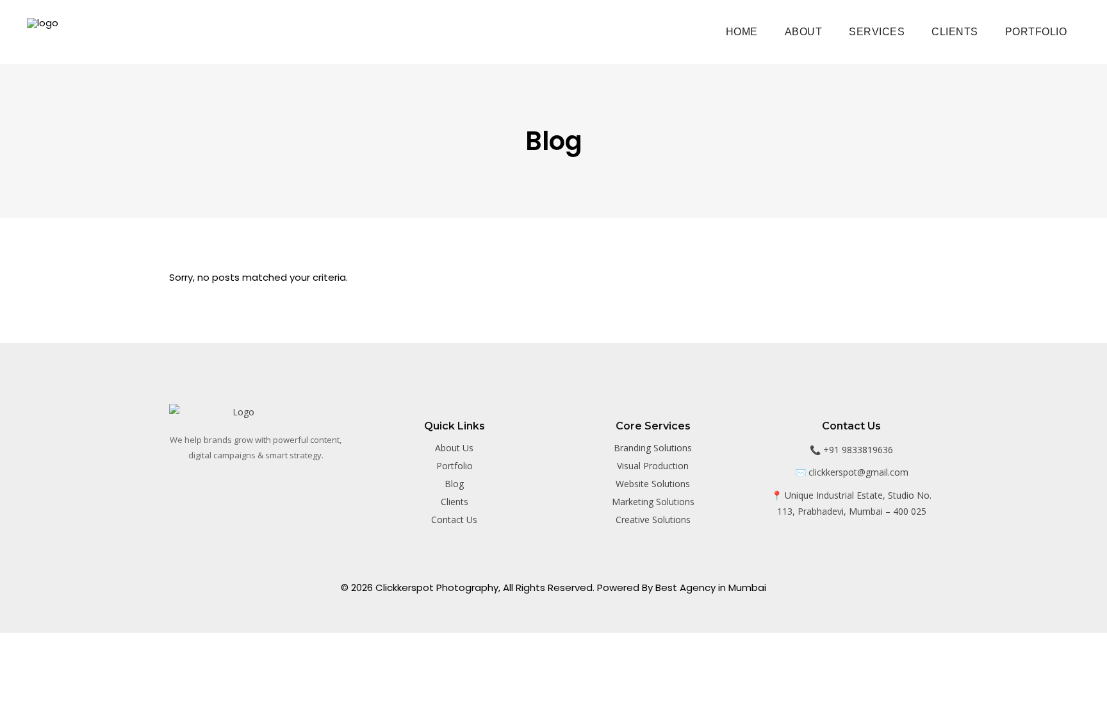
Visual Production (653, 466)
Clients (454, 501)
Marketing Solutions (653, 501)
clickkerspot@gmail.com (858, 472)
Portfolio (454, 466)
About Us (454, 448)
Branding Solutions (653, 448)
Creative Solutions (653, 519)
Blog (454, 484)
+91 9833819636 (858, 450)
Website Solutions (653, 484)
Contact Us (454, 519)
